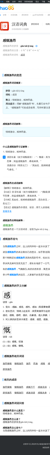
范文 (37, 2)
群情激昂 (7, 369)
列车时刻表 (28, 2)
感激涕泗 (30, 393)
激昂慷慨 (7, 363)
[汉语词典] (4, 26)
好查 (4, 15)
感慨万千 (30, 387)
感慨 (43, 363)
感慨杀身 (42, 393)
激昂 (28, 363)
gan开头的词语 (38, 15)
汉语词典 (14, 15)
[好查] (7, 7)
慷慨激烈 (18, 393)
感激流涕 (42, 387)
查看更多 (7, 211)
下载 (43, 2)
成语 (23, 55)
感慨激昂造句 (10, 239)
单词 (20, 2)
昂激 (35, 363)
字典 (1, 2)
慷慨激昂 (18, 363)
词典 (7, 2)
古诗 (14, 2)
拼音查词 (25, 15)
